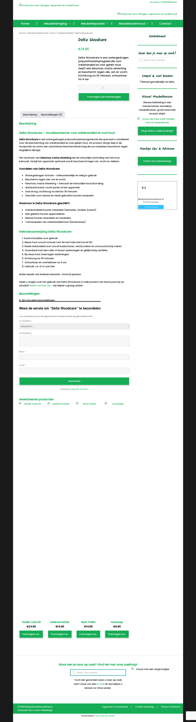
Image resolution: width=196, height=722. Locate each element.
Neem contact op (40, 285)
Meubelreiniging (55, 24)
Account (155, 2)
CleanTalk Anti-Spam (80, 389)
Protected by (74, 389)
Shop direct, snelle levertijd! (157, 131)
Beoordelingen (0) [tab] (51, 114)
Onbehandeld (65, 33)
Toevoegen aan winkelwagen (104, 96)
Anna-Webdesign (43, 710)
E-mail (22, 365)
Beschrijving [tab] (30, 114)
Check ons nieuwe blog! (157, 161)
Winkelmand (169, 2)
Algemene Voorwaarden (115, 706)
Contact (165, 24)
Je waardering (25, 320)
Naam (22, 351)
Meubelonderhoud (132, 24)
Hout (53, 33)
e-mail (101, 684)
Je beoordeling (26, 333)
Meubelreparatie (93, 24)
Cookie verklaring (144, 706)
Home (25, 24)
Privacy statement (170, 706)
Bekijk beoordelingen (152, 207)
